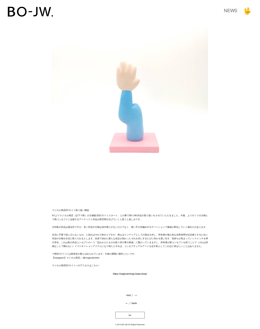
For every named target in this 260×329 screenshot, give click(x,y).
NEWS (230, 10)
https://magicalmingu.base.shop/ (130, 273)
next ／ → (130, 295)
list (130, 315)
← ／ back (130, 303)
